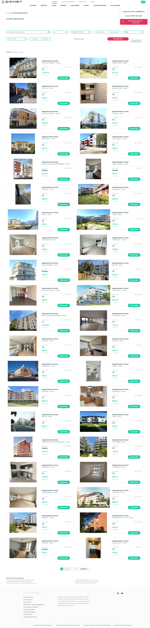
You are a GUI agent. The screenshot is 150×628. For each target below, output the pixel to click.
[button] (79, 32)
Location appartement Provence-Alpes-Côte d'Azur (21, 583)
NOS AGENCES (115, 5)
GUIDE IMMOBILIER (99, 5)
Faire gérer (75, 5)
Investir (44, 5)
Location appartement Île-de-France (85, 583)
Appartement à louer (50, 61)
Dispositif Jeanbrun (29, 612)
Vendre (63, 5)
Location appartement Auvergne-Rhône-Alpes (20, 580)
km (67, 32)
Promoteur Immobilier (30, 607)
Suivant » (84, 569)
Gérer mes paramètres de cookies (123, 625)
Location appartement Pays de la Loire (86, 581)
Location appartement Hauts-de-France (86, 580)
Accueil (54, 1)
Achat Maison (27, 614)
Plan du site (27, 602)
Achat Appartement (30, 617)
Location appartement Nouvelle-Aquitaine (18, 581)
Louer (53, 5)
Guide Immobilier (29, 609)
